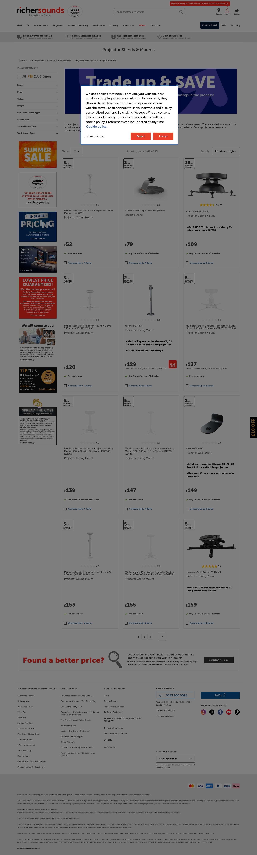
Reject (141, 136)
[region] (129, 115)
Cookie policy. (96, 126)
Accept (163, 136)
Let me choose (95, 136)
